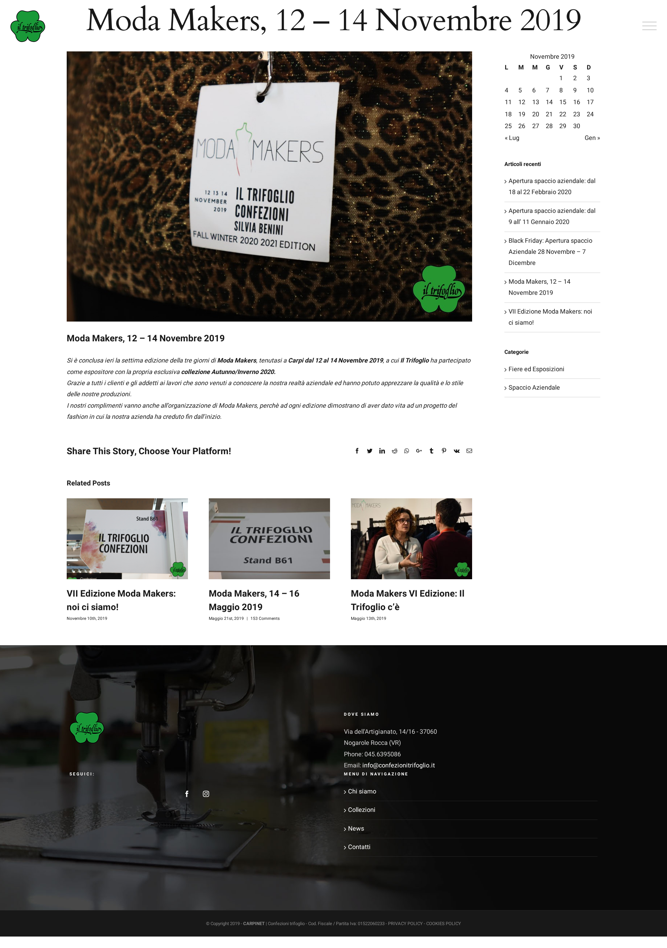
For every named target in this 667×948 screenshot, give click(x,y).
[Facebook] (187, 793)
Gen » (592, 138)
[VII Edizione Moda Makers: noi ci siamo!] (127, 538)
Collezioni (362, 810)
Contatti (359, 847)
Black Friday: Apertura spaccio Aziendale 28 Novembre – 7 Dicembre (550, 252)
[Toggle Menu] (649, 26)
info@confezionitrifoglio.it (398, 765)
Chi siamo (362, 791)
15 (562, 102)
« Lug (512, 138)
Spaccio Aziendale (534, 387)
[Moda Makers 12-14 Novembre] (269, 186)
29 (562, 126)
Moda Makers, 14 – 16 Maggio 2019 (254, 600)
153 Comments (265, 618)
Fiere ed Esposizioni (537, 369)
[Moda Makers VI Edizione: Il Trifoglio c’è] (411, 538)
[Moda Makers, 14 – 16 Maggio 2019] (269, 538)
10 (590, 90)
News (356, 828)
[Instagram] (206, 793)
